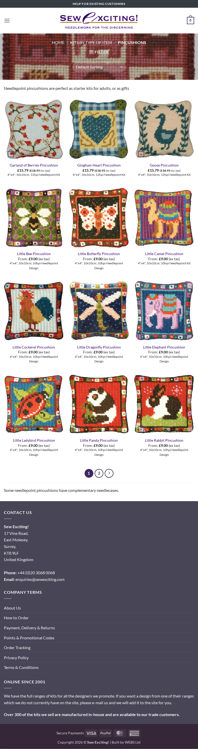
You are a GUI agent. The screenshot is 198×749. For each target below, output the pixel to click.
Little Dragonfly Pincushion (99, 347)
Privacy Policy (16, 657)
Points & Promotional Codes (29, 637)
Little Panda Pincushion (99, 440)
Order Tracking (17, 647)
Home (58, 42)
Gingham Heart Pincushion (99, 165)
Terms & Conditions (21, 667)
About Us (12, 607)
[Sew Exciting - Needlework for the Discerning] (99, 20)
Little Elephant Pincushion (164, 347)
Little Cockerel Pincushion (34, 347)
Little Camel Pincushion (164, 253)
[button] (7, 20)
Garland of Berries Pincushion (34, 165)
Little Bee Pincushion (34, 253)
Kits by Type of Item (91, 42)
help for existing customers (99, 4)
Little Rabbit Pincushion (164, 440)
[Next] (109, 473)
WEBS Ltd (133, 742)
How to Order (16, 617)
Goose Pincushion (164, 165)
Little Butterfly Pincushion (99, 253)
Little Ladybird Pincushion (34, 440)
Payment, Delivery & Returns (29, 627)
